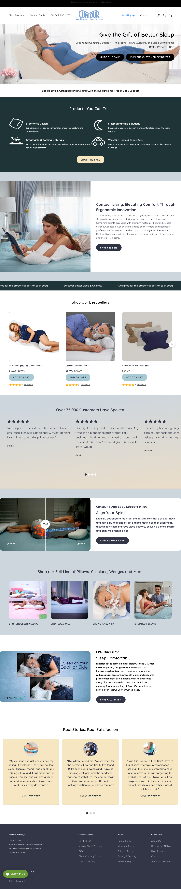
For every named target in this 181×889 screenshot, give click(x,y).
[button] (86, 474)
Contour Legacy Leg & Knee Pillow (25, 365)
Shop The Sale (90, 159)
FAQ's (81, 851)
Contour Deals (37, 15)
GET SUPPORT (86, 840)
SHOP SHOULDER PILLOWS (23, 623)
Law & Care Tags (87, 861)
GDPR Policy (124, 861)
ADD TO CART (21, 377)
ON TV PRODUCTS (60, 15)
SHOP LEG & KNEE (60, 623)
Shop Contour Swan (112, 540)
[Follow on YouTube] (32, 871)
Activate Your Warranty (90, 846)
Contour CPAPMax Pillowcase (135, 365)
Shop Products (16, 15)
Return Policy (124, 840)
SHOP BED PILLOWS (145, 623)
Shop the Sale (109, 247)
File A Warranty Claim (89, 856)
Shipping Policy (125, 851)
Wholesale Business (161, 861)
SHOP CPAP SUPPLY (103, 623)
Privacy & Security (127, 856)
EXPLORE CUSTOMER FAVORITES (150, 57)
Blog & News (158, 851)
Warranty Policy (126, 846)
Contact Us (146, 15)
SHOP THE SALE (110, 57)
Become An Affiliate (161, 846)
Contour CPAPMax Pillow (77, 365)
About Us (156, 840)
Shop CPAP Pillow (110, 699)
